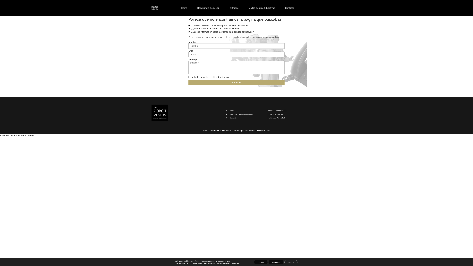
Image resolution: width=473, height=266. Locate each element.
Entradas (234, 8)
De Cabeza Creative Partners (257, 130)
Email (191, 51)
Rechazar (276, 262)
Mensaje (192, 59)
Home (184, 8)
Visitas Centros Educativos (262, 8)
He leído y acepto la (210, 77)
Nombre (192, 42)
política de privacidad (220, 77)
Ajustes (291, 262)
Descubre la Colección (208, 8)
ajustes (236, 263)
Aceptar (261, 262)
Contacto (289, 8)
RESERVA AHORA (8, 135)
